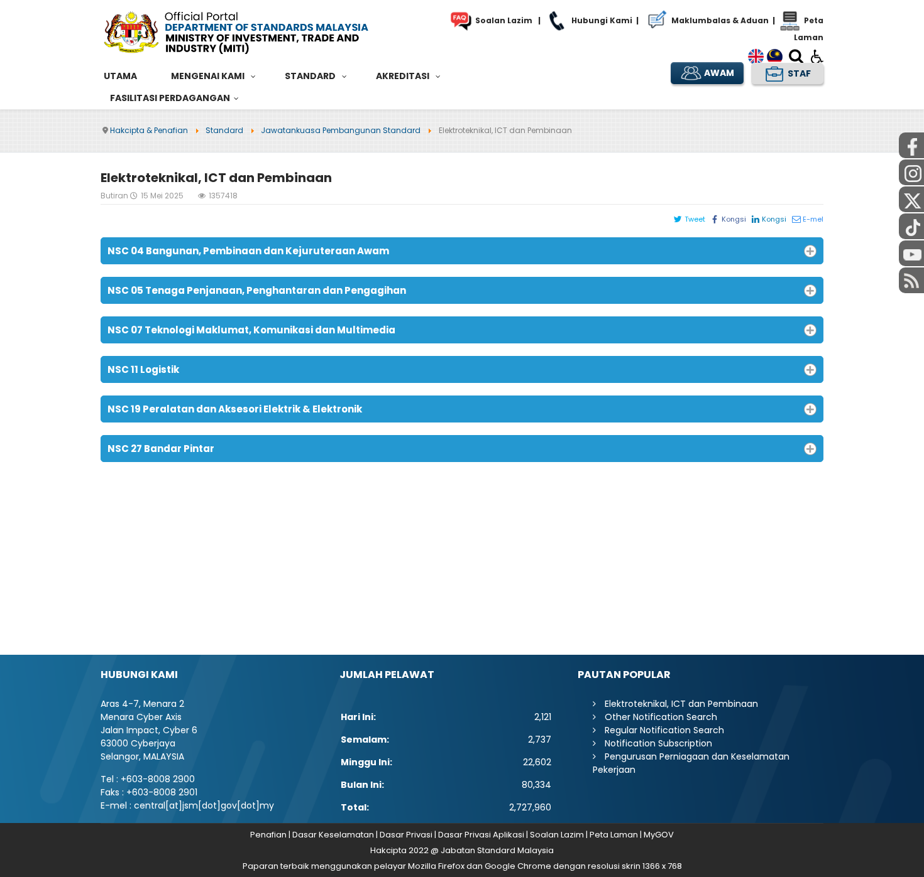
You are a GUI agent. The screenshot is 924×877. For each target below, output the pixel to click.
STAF (798, 73)
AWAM (718, 73)
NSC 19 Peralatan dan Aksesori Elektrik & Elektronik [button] (234, 409)
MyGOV (659, 835)
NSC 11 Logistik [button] (143, 369)
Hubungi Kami (600, 20)
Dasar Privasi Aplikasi (481, 835)
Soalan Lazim (502, 20)
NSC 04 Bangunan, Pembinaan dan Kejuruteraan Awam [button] (248, 250)
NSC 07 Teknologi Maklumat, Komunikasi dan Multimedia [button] (251, 329)
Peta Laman (614, 835)
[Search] (796, 58)
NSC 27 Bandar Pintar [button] (160, 448)
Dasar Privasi (406, 835)
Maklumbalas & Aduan (719, 20)
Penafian (268, 835)
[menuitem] (120, 76)
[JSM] (255, 31)
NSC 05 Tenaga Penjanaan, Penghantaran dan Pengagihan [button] (256, 290)
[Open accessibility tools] (817, 56)
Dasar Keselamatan (333, 835)
